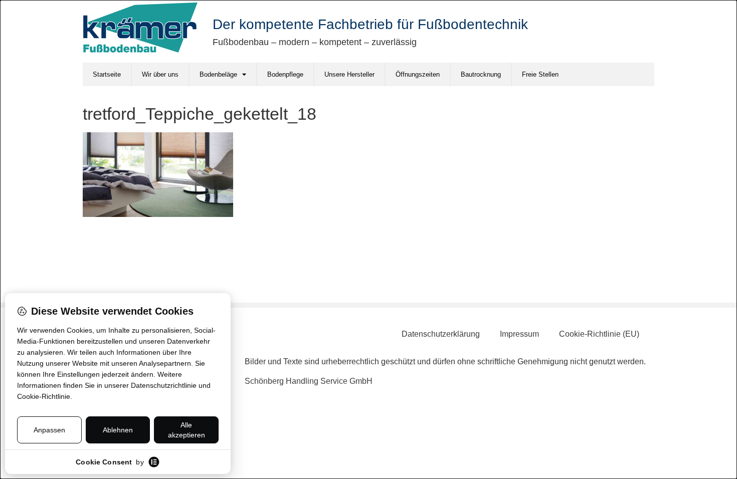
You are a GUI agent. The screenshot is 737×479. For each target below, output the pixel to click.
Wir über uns (160, 74)
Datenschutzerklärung (441, 334)
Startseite (107, 74)
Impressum (519, 334)
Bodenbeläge (218, 74)
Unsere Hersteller (349, 74)
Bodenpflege (285, 74)
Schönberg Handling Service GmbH (309, 381)
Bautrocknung (481, 74)
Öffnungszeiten (418, 74)
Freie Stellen (540, 74)
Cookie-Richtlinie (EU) (599, 334)
